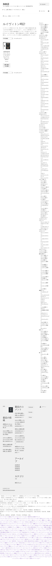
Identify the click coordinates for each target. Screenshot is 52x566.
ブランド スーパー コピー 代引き (29, 546)
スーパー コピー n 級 (28, 520)
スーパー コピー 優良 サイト (15, 518)
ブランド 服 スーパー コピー (22, 558)
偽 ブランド (28, 532)
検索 (4, 406)
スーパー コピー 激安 (33, 539)
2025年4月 (17, 466)
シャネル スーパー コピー (44, 551)
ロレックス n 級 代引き (19, 537)
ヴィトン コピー (12, 539)
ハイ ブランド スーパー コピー (9, 535)
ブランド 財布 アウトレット (24, 535)
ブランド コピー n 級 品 (30, 555)
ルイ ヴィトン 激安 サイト (33, 534)
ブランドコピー (15, 516)
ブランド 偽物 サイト (5, 542)
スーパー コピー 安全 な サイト (39, 518)
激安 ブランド (48, 541)
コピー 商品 (5, 530)
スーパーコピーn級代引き (26, 516)
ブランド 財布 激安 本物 (45, 537)
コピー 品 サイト (11, 555)
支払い (23, 9)
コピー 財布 (24, 541)
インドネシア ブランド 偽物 (15, 530)
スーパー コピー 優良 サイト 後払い (42, 520)
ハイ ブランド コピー (30, 542)
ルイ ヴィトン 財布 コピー (33, 548)
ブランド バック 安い (22, 553)
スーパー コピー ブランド (37, 530)
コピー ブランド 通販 (6, 546)
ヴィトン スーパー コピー (22, 529)
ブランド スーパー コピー (16, 520)
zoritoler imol (18, 417)
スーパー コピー (4, 518)
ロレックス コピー (4, 522)
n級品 (9, 516)
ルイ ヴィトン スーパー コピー (17, 523)
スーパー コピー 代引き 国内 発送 (28, 527)
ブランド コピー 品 (19, 555)
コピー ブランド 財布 (32, 551)
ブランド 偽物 (15, 527)
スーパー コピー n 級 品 (22, 539)
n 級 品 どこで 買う (39, 541)
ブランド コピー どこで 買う (16, 549)
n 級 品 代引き (30, 541)
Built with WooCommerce (9, 490)
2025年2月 (17, 470)
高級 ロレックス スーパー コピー (40, 535)
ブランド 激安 (43, 548)
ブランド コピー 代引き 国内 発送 (32, 549)
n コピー (43, 553)
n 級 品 (30, 522)
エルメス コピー (35, 544)
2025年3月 (17, 468)
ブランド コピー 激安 (43, 546)
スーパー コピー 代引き (22, 522)
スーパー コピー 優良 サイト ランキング (35, 523)
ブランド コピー (27, 518)
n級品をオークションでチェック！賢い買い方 (8, 425)
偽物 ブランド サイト (34, 556)
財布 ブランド (10, 532)
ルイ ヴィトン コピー (10, 529)
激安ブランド (18, 482)
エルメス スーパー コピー (46, 544)
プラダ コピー (23, 551)
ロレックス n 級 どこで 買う (32, 537)
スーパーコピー (4, 516)
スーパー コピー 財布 (20, 532)
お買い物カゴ (9, 9)
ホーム (3, 9)
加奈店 (6, 4)
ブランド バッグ (37, 522)
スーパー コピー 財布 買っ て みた (12, 541)
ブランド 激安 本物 (43, 525)
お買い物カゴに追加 (6, 65)
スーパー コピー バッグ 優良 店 (18, 525)
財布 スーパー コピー (35, 558)
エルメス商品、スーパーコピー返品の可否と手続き (8, 432)
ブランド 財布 (13, 522)
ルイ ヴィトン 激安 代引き (34, 553)
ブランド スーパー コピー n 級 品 (11, 551)
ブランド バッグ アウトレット (21, 556)
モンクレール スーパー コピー (18, 548)
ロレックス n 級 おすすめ (20, 534)
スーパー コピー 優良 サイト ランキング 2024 (19, 544)
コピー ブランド (45, 522)
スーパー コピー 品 (16, 546)
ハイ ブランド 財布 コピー (7, 556)
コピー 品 (11, 534)
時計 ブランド (3, 539)
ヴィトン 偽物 (13, 553)
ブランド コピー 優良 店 (42, 527)
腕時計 (9, 16)
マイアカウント (17, 9)
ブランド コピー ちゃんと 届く (44, 555)
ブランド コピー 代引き (32, 525)
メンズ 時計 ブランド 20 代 (42, 542)
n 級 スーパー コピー (37, 532)
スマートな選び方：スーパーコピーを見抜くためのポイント (8, 439)
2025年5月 (17, 465)
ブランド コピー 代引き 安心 (18, 542)
